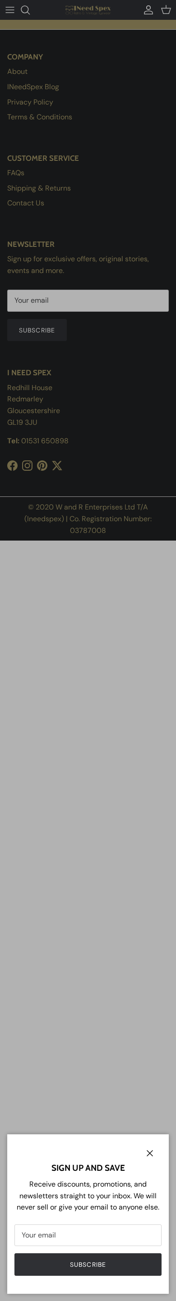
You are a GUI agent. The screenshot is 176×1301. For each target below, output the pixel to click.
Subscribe (88, 1264)
